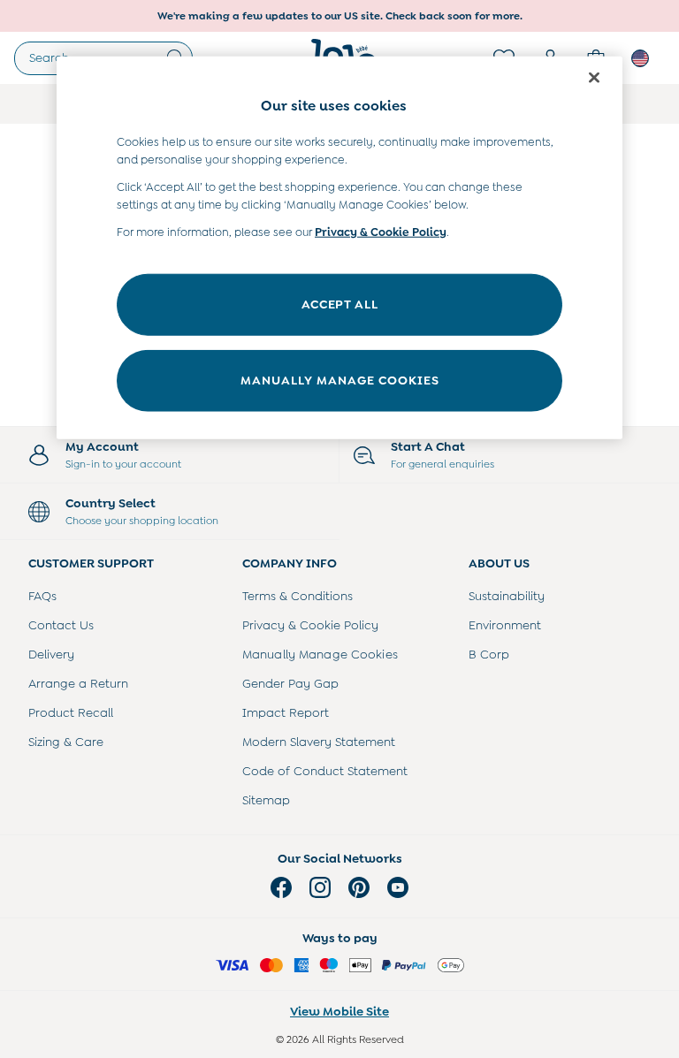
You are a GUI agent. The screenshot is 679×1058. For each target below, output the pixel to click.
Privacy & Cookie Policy (310, 625)
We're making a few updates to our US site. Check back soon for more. (340, 16)
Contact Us (61, 625)
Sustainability (507, 596)
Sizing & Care (65, 742)
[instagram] (320, 887)
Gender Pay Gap (290, 683)
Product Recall (70, 712)
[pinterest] (359, 887)
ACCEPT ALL (339, 304)
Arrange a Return (78, 683)
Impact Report (285, 712)
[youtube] (397, 887)
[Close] (594, 76)
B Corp (489, 654)
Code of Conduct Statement (325, 771)
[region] (339, 247)
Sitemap (266, 800)
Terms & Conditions (297, 596)
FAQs (42, 596)
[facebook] (281, 887)
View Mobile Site (339, 1011)
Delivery (51, 654)
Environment (505, 625)
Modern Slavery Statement (318, 742)
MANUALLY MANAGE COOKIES (339, 380)
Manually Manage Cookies (320, 654)
